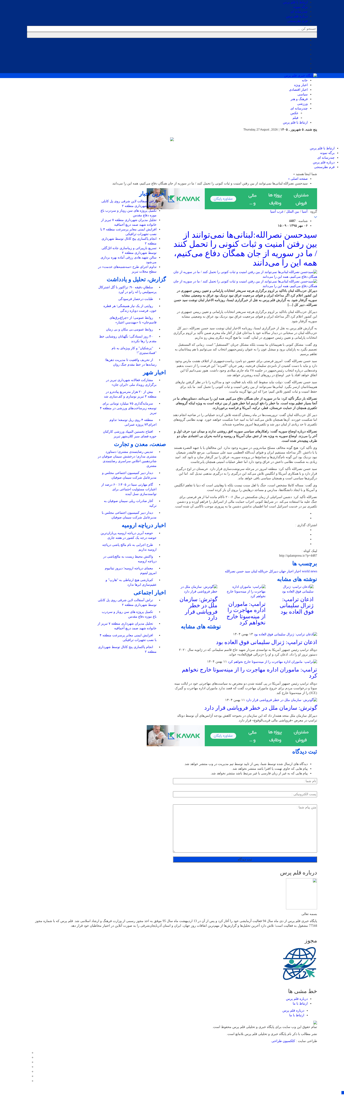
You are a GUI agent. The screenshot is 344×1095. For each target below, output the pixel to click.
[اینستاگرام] (28, 1062)
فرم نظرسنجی (297, 21)
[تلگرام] (28, 1067)
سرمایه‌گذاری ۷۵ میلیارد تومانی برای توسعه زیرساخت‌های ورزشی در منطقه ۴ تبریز (128, 408)
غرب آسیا (276, 211)
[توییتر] (28, 1057)
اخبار (297, 571)
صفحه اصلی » (298, 178)
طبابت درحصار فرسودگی (136, 299)
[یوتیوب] (28, 1076)
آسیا (304, 211)
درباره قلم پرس (297, 16)
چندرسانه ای (299, 11)
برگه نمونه (300, 7)
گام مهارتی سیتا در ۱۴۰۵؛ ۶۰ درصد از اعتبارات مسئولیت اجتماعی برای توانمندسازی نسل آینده (129, 489)
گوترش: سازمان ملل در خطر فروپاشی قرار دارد (198, 608)
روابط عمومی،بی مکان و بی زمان (130, 329)
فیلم (295, 118)
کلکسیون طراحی (283, 1041)
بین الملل (292, 211)
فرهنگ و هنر (299, 99)
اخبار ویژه (301, 85)
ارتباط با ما (300, 1003)
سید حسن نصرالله (237, 571)
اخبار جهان (286, 571)
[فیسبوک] (28, 1052)
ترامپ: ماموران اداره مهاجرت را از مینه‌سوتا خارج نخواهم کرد (246, 613)
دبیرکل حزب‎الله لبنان (264, 571)
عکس (294, 113)
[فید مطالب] (28, 1081)
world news (309, 571)
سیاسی (302, 94)
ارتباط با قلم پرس (295, 2)
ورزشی (302, 103)
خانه (305, 80)
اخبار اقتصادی (298, 89)
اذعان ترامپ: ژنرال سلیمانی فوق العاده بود (297, 605)
